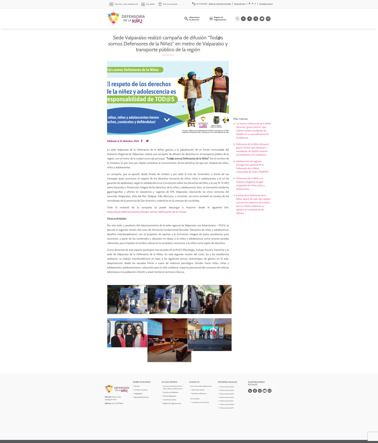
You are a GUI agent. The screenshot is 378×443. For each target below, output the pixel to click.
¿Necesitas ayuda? (198, 390)
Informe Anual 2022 (227, 397)
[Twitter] (243, 18)
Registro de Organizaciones (172, 403)
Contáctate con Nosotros (200, 402)
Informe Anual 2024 (227, 390)
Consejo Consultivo (141, 390)
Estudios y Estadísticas (170, 392)
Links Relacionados (169, 400)
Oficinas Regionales (169, 396)
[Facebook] (249, 18)
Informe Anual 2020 (227, 404)
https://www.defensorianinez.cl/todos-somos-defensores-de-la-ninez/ (146, 211)
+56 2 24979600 (117, 403)
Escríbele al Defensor (199, 393)
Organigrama (138, 393)
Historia (136, 386)
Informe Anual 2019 (226, 408)
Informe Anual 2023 (227, 394)
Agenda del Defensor (141, 397)
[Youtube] (262, 18)
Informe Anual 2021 (226, 401)
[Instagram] (255, 18)
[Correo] (268, 18)
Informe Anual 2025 (227, 387)
